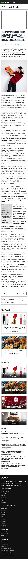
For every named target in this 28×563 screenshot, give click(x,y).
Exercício (3, 514)
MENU (14, 2)
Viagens (3, 493)
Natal (22, 44)
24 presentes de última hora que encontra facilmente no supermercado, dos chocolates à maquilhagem (14, 406)
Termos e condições (6, 553)
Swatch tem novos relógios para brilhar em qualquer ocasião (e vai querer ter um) (12, 452)
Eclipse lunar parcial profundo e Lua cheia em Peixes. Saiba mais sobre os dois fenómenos (13, 432)
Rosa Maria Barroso (7, 454)
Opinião (3, 500)
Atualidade (4, 508)
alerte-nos (3, 302)
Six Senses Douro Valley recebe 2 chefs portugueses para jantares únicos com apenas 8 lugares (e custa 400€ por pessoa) (13, 465)
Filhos (3, 517)
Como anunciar (6, 548)
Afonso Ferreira (6, 461)
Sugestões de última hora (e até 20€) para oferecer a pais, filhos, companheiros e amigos (14, 422)
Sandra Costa (6, 434)
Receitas (3, 502)
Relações (3, 521)
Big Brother (4, 498)
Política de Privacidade (7, 555)
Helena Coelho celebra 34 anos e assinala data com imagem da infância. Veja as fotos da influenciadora (13, 458)
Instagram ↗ (4, 531)
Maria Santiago (15, 354)
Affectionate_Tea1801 (16, 117)
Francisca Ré (5, 468)
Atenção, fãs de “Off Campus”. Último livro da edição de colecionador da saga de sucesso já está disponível (13, 439)
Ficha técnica (4, 546)
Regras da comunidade (7, 550)
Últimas (3, 428)
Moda (3, 519)
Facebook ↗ (4, 534)
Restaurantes (5, 491)
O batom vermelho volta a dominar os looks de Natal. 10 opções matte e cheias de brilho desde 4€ (14, 329)
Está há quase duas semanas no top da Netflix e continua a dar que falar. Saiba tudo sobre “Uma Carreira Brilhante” (13, 446)
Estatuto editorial (6, 544)
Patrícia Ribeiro (15, 331)
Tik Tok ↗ (3, 536)
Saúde (3, 495)
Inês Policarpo (6, 441)
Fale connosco (5, 542)
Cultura (3, 512)
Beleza (3, 510)
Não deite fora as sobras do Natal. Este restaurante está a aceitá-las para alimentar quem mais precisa (14, 352)
